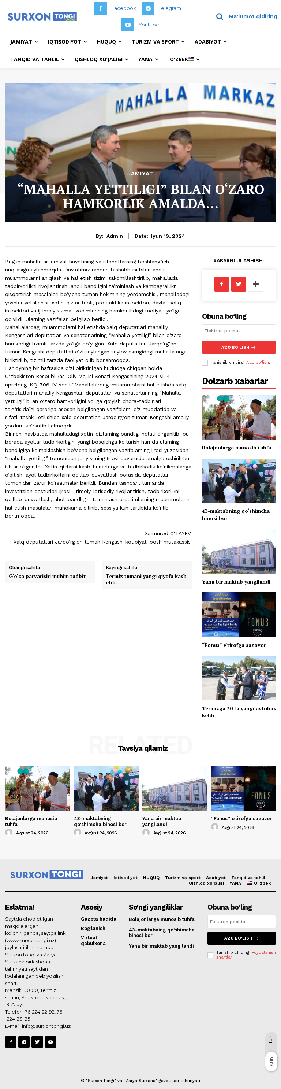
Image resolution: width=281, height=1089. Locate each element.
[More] (255, 284)
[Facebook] (100, 8)
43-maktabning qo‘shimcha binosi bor (100, 821)
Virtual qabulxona (93, 940)
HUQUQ (151, 877)
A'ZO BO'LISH (235, 347)
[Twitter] (238, 284)
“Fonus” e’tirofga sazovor (234, 644)
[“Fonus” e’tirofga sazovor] (239, 614)
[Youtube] (127, 24)
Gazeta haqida (98, 919)
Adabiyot (216, 877)
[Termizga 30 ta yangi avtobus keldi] (239, 678)
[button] (244, 16)
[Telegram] (148, 8)
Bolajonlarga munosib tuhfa (236, 447)
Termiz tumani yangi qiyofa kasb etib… (146, 579)
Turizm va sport (183, 877)
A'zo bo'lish (257, 362)
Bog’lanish (93, 928)
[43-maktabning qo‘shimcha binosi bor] (239, 481)
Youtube (149, 24)
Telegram (170, 8)
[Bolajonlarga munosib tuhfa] (239, 417)
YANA (235, 883)
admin (114, 236)
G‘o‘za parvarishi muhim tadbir (47, 576)
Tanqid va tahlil (248, 877)
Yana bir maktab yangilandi (236, 581)
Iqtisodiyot (125, 877)
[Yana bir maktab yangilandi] (239, 551)
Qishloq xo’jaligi (206, 883)
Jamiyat (140, 174)
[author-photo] (10, 833)
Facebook (123, 8)
